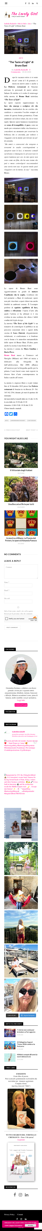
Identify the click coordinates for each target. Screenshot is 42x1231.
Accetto (30, 1225)
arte (6, 420)
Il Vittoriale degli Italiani (21, 470)
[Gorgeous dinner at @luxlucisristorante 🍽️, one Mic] (21, 926)
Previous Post (13, 430)
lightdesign (31, 420)
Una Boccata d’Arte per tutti (21, 504)
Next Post (31, 430)
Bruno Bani (9, 355)
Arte (29, 23)
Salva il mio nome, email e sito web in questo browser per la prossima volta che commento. (18, 612)
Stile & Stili (22, 23)
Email (6, 590)
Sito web (7, 598)
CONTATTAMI (21, 705)
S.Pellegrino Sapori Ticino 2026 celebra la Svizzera (26, 1044)
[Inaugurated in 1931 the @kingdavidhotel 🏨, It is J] (21, 790)
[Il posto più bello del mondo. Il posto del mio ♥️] (21, 756)
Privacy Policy (9, 1214)
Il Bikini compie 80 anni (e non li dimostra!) (27, 1055)
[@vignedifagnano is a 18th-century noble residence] (21, 892)
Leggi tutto (21, 700)
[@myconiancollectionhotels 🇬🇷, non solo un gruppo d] (21, 824)
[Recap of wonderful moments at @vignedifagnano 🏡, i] (21, 858)
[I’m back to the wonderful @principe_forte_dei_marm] (21, 995)
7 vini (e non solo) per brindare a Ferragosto (26, 1031)
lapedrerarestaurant (18, 420)
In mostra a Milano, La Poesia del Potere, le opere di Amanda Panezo (21, 539)
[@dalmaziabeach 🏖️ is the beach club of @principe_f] (21, 961)
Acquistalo (21, 1139)
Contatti (20, 1214)
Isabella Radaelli (10, 23)
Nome (6, 582)
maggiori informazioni (15, 1225)
